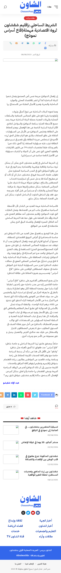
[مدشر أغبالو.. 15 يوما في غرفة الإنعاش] (11, 445)
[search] (5, 7)
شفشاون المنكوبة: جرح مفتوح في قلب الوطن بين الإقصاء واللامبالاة (41, 457)
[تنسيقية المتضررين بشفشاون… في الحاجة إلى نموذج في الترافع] (11, 430)
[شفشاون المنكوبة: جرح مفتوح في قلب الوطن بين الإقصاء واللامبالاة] (11, 459)
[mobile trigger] (55, 7)
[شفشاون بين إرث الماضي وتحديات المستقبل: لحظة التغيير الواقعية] (11, 474)
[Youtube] (33, 513)
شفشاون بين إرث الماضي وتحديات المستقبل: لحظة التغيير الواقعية (41, 473)
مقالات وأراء (30, 18)
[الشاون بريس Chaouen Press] (30, 7)
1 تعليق (9, 406)
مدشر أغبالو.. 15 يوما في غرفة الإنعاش (39, 442)
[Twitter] (28, 513)
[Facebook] (38, 513)
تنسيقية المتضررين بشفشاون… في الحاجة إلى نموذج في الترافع (41, 428)
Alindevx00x (22, 555)
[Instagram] (23, 513)
